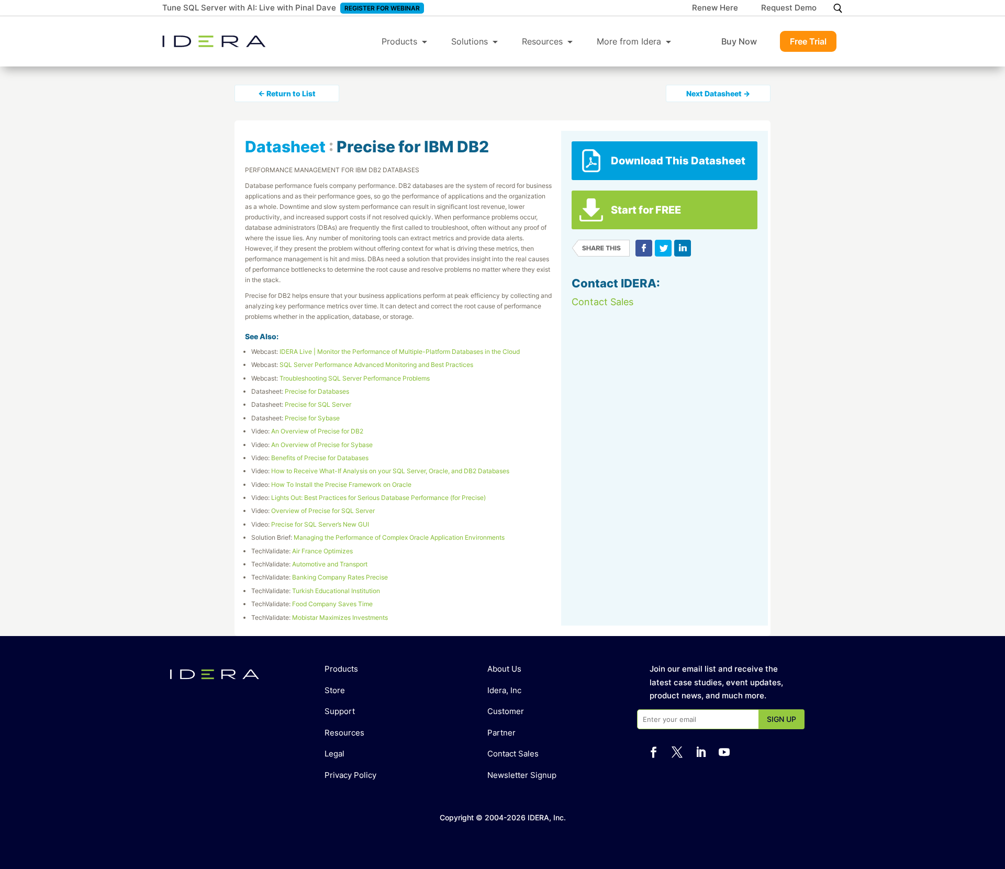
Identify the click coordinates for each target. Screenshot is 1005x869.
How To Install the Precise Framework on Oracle (341, 484)
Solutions (469, 41)
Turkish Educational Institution (336, 591)
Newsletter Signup (521, 775)
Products (399, 41)
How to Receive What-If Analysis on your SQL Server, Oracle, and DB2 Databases (390, 471)
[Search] (838, 8)
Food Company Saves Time (332, 604)
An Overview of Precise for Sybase (322, 445)
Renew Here (715, 8)
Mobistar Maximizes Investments (340, 617)
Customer (505, 711)
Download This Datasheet (678, 160)
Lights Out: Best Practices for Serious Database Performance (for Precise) (378, 498)
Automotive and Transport (329, 564)
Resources (542, 41)
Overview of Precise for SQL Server (323, 511)
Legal (334, 754)
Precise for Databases (317, 391)
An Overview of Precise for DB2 (317, 431)
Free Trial (808, 41)
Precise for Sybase (312, 418)
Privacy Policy (350, 775)
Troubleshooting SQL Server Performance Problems (355, 378)
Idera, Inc (504, 690)
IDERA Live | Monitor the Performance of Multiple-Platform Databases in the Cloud (400, 351)
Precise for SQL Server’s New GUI (320, 524)
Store (335, 690)
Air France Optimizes (322, 551)
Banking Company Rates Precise (340, 577)
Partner (501, 733)
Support (340, 711)
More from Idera (629, 41)
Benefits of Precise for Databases (319, 458)
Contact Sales (602, 301)
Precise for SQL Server (318, 404)
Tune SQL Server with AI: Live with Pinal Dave (249, 8)
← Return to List (287, 93)
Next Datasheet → (718, 93)
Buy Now (739, 41)
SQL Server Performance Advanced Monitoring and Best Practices (376, 365)
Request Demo (789, 8)
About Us (504, 669)
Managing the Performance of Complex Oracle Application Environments (399, 537)
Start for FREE (646, 210)
